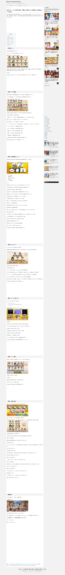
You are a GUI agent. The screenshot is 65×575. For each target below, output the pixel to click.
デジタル (45, 126)
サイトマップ (15, 5)
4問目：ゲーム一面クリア (11, 41)
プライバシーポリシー (24, 5)
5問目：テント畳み (10, 42)
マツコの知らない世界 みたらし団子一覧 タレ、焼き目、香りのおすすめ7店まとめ (22, 565)
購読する (46, 182)
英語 (45, 135)
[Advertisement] (25, 26)
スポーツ (45, 122)
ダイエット (48, 55)
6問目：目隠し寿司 (10, 43)
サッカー (45, 121)
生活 (45, 134)
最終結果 (8, 45)
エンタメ (9, 522)
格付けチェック (13, 522)
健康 (45, 132)
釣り (45, 136)
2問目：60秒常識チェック (11, 38)
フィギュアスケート (47, 131)
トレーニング (46, 127)
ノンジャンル (46, 130)
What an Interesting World (13, 1)
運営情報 (19, 5)
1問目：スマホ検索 (10, 37)
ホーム (8, 5)
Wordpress (46, 118)
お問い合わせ (11, 5)
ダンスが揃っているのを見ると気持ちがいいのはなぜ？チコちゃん (54, 174)
